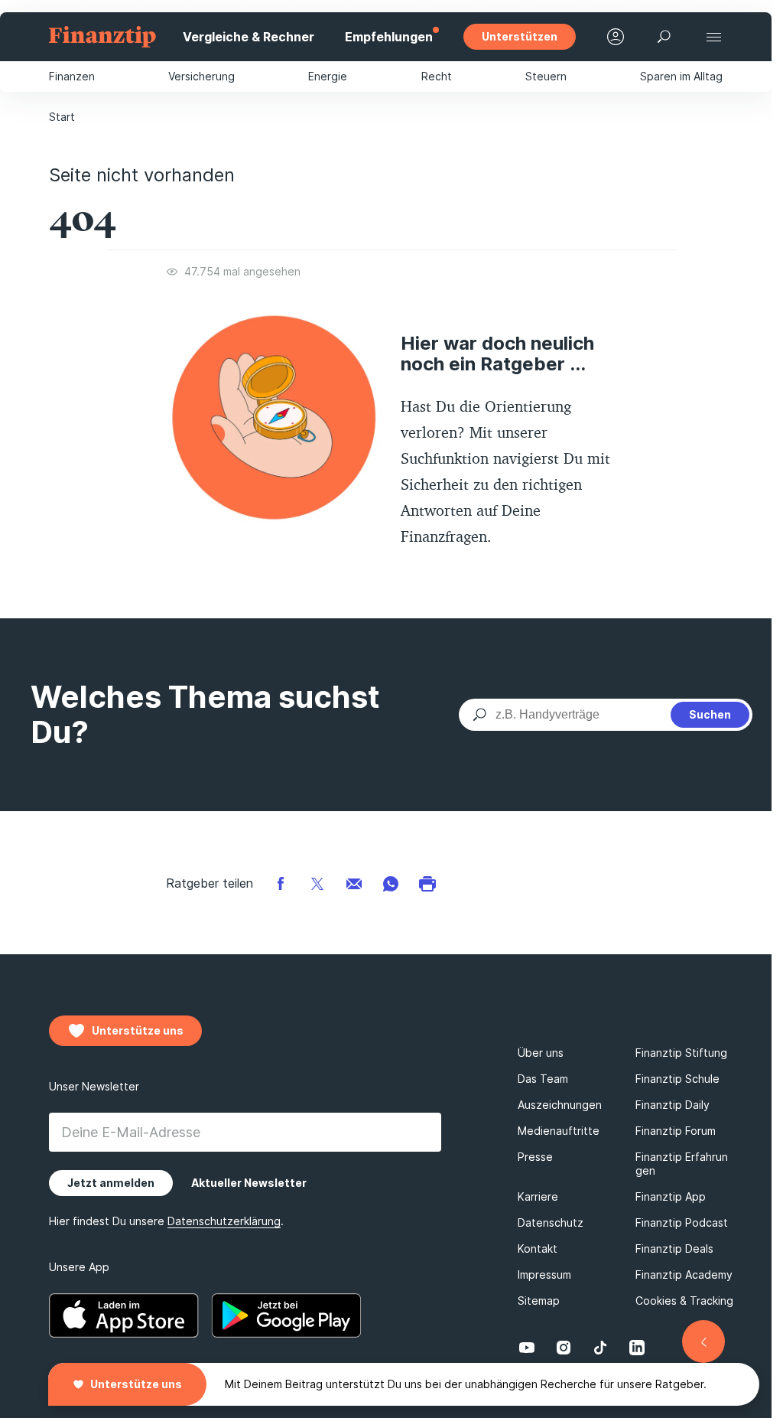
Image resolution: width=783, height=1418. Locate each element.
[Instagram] (563, 1347)
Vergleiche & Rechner (248, 36)
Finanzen (72, 76)
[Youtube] (527, 1347)
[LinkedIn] (637, 1347)
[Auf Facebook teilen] (280, 882)
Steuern (546, 76)
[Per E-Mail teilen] (354, 882)
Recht (436, 76)
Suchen (710, 714)
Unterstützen (519, 36)
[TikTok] (600, 1347)
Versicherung (201, 76)
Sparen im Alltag (681, 76)
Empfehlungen (389, 36)
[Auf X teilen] (317, 882)
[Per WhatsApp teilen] (391, 882)
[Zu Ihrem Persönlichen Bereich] (615, 37)
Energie (327, 76)
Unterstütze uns (136, 1383)
